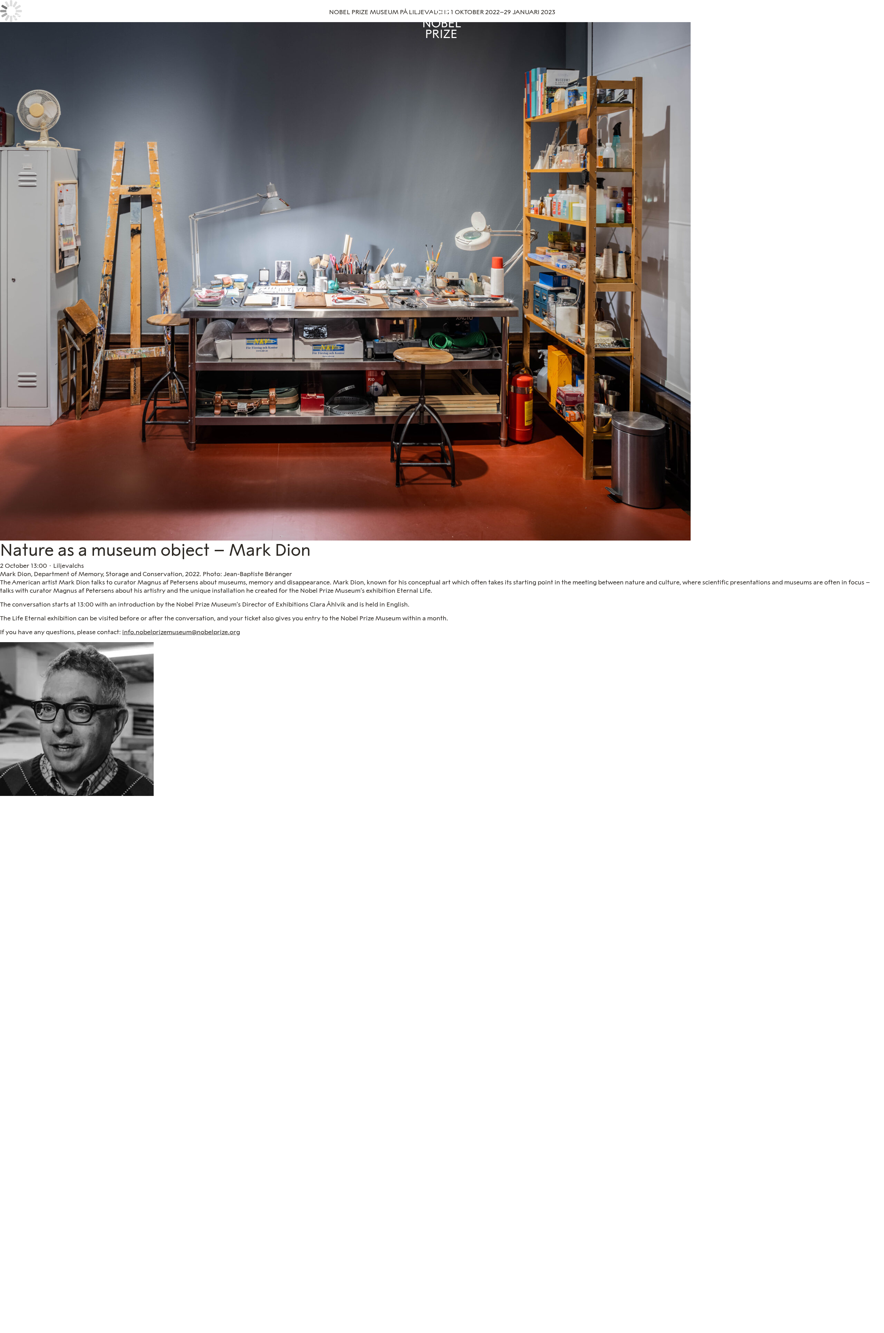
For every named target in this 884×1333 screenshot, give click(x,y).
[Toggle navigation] (17, 18)
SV (867, 15)
